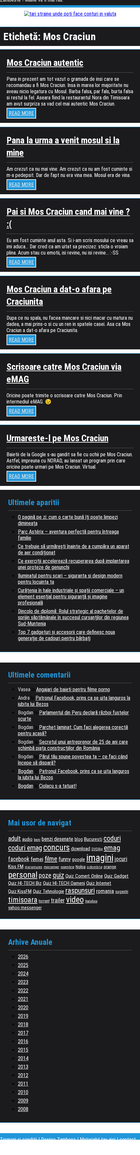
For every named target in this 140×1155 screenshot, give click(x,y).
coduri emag (25, 848)
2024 (23, 974)
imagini (99, 857)
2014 (23, 1058)
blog (79, 839)
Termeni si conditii (18, 1139)
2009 (23, 1101)
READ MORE (21, 113)
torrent (44, 901)
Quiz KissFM (20, 891)
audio (27, 839)
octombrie (94, 867)
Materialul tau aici (98, 1139)
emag (112, 847)
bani (37, 839)
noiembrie (67, 867)
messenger (51, 867)
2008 (23, 1109)
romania (105, 891)
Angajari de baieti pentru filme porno (73, 689)
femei (37, 859)
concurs (56, 847)
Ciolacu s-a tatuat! (58, 786)
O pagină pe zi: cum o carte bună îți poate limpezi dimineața (68, 520)
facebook (18, 859)
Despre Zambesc (58, 1139)
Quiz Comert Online (84, 876)
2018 (23, 1024)
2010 (23, 1092)
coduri (112, 838)
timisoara (22, 899)
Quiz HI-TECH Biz (25, 883)
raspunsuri (80, 890)
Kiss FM (15, 867)
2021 (23, 999)
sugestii (121, 891)
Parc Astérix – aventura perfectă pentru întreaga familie (68, 535)
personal (22, 875)
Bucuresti (93, 839)
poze (45, 875)
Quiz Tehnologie (48, 891)
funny (65, 859)
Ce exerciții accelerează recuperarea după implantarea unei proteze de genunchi (73, 564)
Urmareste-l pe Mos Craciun (57, 438)
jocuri (121, 859)
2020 (23, 1007)
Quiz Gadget (116, 876)
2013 (23, 1067)
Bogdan (25, 771)
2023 (23, 982)
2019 (23, 1016)
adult (14, 838)
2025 (23, 965)
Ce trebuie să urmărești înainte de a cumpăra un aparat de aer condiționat (73, 549)
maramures (33, 867)
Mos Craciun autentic (45, 62)
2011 (23, 1084)
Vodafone (91, 901)
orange (110, 866)
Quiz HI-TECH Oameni (64, 883)
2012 (23, 1075)
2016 (23, 1041)
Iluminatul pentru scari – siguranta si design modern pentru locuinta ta (70, 579)
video (75, 899)
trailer (58, 900)
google (78, 859)
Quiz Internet (98, 883)
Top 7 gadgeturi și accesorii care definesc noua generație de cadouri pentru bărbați (66, 635)
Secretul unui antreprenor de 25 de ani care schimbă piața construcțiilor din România (73, 745)
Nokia (81, 866)
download (80, 849)
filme (51, 859)
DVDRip (97, 849)
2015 (23, 1050)
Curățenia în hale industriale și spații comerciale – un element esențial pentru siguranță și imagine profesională (71, 596)
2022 (23, 990)
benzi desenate (57, 839)
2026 (23, 957)
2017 (23, 1033)
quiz (58, 875)
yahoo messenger (25, 907)
